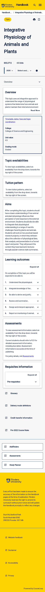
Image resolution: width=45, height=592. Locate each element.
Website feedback (15, 537)
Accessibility (13, 563)
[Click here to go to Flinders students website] (8, 6)
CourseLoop (38, 589)
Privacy (11, 576)
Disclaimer (12, 550)
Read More (35, 110)
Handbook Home (7, 13)
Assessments (28, 356)
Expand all (34, 267)
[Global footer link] (14, 481)
